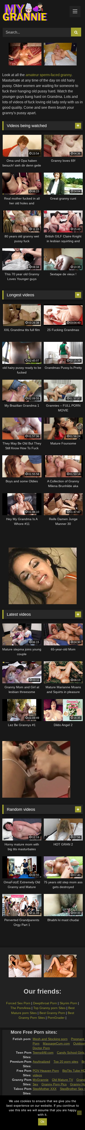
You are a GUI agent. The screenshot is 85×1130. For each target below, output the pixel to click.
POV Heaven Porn (46, 1070)
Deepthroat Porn (45, 1003)
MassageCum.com (56, 1043)
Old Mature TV (62, 1080)
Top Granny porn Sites (49, 1008)
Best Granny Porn (52, 1013)
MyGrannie (41, 1080)
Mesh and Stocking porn (50, 1039)
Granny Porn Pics (54, 1084)
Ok (42, 1121)
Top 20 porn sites (65, 1061)
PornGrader (56, 1017)
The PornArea (20, 1008)
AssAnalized (41, 1061)
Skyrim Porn (68, 1003)
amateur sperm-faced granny (48, 75)
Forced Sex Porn (18, 1003)
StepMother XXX (44, 1089)
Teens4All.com (43, 1052)
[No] (79, 1113)
